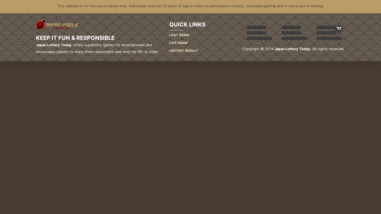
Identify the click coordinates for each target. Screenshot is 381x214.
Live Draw (178, 43)
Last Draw (179, 35)
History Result (183, 50)
